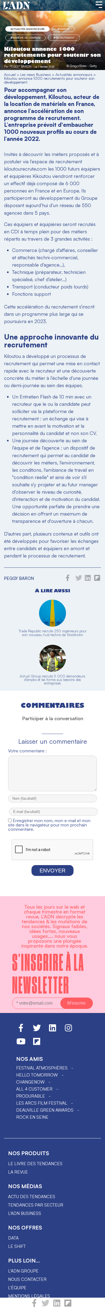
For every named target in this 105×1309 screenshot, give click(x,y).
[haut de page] (95, 1302)
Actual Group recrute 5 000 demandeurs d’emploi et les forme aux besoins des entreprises (52, 679)
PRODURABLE (30, 1096)
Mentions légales (29, 1296)
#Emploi (63, 29)
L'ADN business (24, 1213)
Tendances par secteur (35, 1205)
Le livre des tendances (35, 1163)
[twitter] (45, 1305)
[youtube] (21, 1043)
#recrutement (64, 37)
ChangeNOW (30, 1082)
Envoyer (52, 870)
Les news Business (35, 74)
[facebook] (34, 1305)
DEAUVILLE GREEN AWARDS (45, 1110)
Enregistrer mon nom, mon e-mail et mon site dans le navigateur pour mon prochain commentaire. (49, 825)
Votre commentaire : (27, 750)
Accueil (10, 74)
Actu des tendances (31, 1196)
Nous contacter (27, 1279)
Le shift (17, 1246)
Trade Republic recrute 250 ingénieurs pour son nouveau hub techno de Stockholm (53, 633)
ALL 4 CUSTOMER (34, 1089)
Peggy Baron (20, 66)
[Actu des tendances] (16, 5)
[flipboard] (67, 1305)
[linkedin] (56, 1305)
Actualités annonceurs (27, 29)
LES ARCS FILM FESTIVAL (41, 1103)
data (13, 1238)
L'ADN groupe (23, 1271)
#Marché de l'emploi (25, 37)
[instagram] (68, 1030)
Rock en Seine (32, 1117)
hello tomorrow (37, 1075)
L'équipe (17, 1287)
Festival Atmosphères (42, 1068)
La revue (18, 1172)
